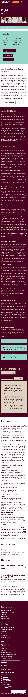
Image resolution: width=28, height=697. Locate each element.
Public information (5, 637)
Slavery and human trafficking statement (10, 660)
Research (3, 633)
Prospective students (6, 610)
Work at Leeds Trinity (6, 652)
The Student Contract (7, 102)
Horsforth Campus (7, 686)
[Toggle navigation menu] (3, 27)
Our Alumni (4, 616)
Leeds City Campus (7, 687)
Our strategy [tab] (18, 378)
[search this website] (21, 2)
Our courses (4, 648)
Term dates (4, 650)
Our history (4, 631)
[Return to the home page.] (6, 2)
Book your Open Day (8, 51)
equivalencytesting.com (13, 532)
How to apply (7, 55)
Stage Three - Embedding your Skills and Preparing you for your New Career (12, 356)
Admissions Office (18, 440)
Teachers (3, 614)
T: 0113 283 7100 (7, 680)
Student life (4, 635)
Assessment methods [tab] (7, 378)
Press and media (5, 618)
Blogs (2, 641)
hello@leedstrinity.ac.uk (8, 682)
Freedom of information (6, 656)
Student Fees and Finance (9, 554)
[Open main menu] (25, 2)
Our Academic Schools (6, 629)
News (2, 639)
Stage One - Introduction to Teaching (11, 341)
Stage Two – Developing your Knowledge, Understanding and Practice (12, 348)
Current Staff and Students (7, 612)
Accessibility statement (6, 658)
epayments (4, 662)
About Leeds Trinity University (8, 627)
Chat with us (6, 679)
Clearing (15, 2)
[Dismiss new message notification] (26, 690)
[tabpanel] (14, 397)
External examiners (5, 620)
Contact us (5, 677)
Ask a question (7, 59)
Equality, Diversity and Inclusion (8, 654)
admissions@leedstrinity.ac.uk (12, 540)
